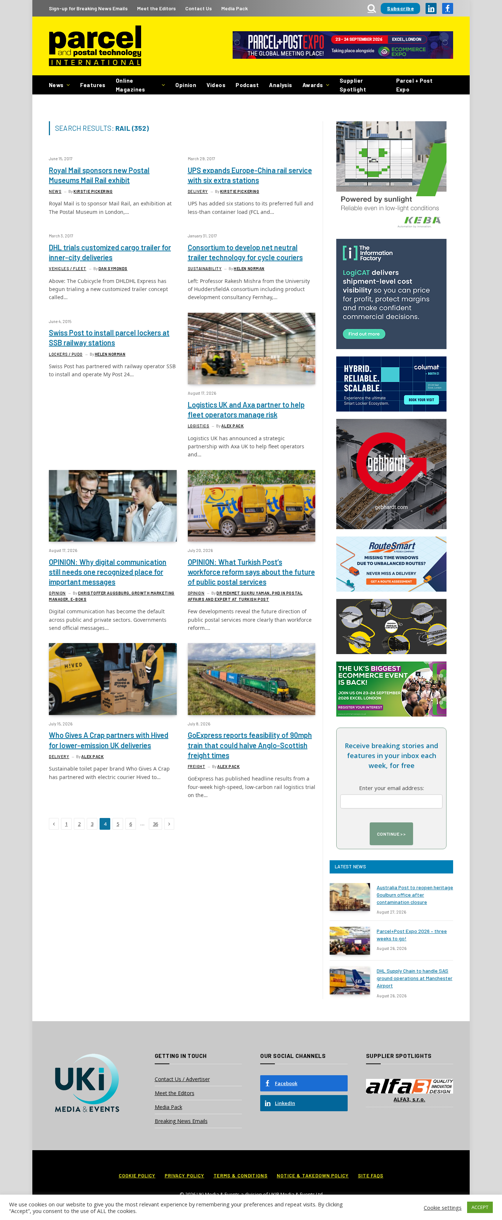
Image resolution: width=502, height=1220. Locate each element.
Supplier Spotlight (353, 85)
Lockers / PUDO (66, 354)
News (56, 85)
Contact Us (198, 8)
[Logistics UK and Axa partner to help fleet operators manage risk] (252, 348)
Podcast (247, 85)
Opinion (185, 85)
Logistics (198, 425)
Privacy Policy (184, 1175)
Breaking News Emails (181, 1120)
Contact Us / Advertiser (182, 1079)
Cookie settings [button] (443, 1207)
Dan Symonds (113, 268)
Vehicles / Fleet (67, 268)
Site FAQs (370, 1175)
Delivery (198, 191)
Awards (312, 85)
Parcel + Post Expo (414, 85)
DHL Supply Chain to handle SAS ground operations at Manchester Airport (414, 978)
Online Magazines (130, 85)
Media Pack (234, 8)
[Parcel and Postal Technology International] (95, 46)
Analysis (280, 85)
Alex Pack (232, 425)
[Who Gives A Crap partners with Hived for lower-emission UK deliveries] (113, 679)
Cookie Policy (137, 1175)
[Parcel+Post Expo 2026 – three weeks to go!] (350, 941)
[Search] (371, 8)
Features (92, 85)
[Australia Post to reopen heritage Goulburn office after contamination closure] (350, 897)
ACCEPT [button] (479, 1207)
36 (155, 824)
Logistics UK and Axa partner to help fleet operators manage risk (246, 409)
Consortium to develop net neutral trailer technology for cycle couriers (245, 252)
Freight (196, 766)
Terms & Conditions (241, 1175)
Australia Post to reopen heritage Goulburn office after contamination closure (415, 894)
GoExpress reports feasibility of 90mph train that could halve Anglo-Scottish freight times (250, 745)
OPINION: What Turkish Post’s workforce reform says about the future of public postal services (251, 571)
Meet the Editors (156, 8)
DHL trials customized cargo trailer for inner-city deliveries (110, 252)
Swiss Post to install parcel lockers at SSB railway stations (109, 337)
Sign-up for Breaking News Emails (88, 8)
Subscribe (400, 8)
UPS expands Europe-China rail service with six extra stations (250, 175)
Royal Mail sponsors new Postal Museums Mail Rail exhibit (99, 175)
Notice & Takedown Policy (313, 1175)
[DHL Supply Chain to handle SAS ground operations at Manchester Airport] (350, 980)
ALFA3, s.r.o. (409, 1099)
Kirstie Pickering (92, 191)
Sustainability (205, 268)
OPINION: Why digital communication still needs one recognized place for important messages (107, 571)
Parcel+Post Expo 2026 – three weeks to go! (412, 934)
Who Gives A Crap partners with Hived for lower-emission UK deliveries (108, 740)
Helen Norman (249, 268)
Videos (216, 85)
